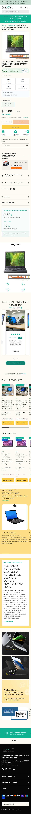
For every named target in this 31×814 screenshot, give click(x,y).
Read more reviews (15, 363)
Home (4, 25)
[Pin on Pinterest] (14, 189)
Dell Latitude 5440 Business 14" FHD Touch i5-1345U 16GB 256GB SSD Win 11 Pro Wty (22, 459)
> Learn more (8, 621)
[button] (14, 358)
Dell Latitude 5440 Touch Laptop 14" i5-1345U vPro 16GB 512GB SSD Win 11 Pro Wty (7, 459)
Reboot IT (7, 809)
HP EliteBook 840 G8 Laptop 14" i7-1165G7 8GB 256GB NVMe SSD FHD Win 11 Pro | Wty (8, 404)
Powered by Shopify (16, 809)
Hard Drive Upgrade (19, 162)
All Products (12, 25)
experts (23, 374)
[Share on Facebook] (10, 189)
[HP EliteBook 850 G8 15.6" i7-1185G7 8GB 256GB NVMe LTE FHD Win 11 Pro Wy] (22, 390)
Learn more (5, 500)
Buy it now (15, 127)
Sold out (20, 122)
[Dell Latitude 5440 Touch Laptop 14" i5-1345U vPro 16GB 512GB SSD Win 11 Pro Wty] (8, 443)
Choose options (16, 168)
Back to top (15, 741)
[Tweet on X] (7, 189)
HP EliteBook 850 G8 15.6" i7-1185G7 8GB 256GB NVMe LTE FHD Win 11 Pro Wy (21, 404)
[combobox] (15, 11)
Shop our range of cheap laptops (15, 21)
